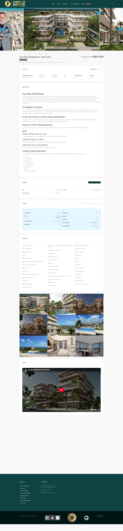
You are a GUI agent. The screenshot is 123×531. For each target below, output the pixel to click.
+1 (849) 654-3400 (47, 490)
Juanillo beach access (55, 279)
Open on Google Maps (95, 182)
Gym (51, 263)
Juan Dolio (23, 503)
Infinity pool (53, 273)
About (58, 4)
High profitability (54, 266)
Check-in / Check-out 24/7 (30, 264)
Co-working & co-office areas (31, 274)
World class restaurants (83, 284)
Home (53, 4)
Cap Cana (23, 488)
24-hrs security (27, 245)
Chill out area (27, 268)
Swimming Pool (80, 271)
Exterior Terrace (28, 287)
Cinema (26, 271)
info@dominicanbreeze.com (49, 492)
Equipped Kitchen (28, 284)
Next (120, 29)
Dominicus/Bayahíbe (25, 493)
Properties (65, 4)
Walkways (79, 277)
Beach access (27, 258)
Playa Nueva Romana (26, 500)
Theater (79, 274)
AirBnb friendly (27, 252)
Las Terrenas (24, 498)
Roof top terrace (81, 252)
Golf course (53, 260)
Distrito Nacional (24, 495)
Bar (25, 255)
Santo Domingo (24, 490)
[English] (89, 4)
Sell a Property (75, 4)
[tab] (99, 13)
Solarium (79, 258)
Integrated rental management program (60, 276)
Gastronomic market (55, 250)
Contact (83, 4)
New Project (23, 59)
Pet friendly (53, 285)
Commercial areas (28, 277)
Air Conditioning (28, 248)
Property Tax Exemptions (83, 245)
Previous (2, 29)
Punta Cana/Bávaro (25, 486)
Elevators (26, 280)
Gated (52, 253)
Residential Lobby (81, 248)
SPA (78, 261)
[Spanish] (87, 4)
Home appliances (54, 269)
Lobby (52, 282)
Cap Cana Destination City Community (33, 261)
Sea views (79, 255)
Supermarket (80, 268)
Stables (79, 264)
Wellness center (81, 280)
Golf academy (54, 257)
